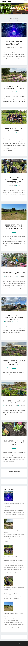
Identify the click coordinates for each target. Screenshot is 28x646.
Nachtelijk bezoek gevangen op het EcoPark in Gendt (14, 43)
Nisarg (24, 643)
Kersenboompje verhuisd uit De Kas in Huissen (14, 273)
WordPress (16, 643)
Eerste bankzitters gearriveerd (14, 129)
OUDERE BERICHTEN (14, 472)
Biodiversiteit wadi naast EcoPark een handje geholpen (14, 226)
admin (20, 47)
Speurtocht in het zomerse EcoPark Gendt (14, 87)
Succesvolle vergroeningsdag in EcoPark (14, 317)
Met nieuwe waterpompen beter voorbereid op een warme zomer (14, 180)
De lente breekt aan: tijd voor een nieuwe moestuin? (14, 362)
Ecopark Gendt (6, 1)
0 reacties (21, 231)
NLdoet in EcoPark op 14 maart (14, 402)
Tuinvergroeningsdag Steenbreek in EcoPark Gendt (14, 442)
